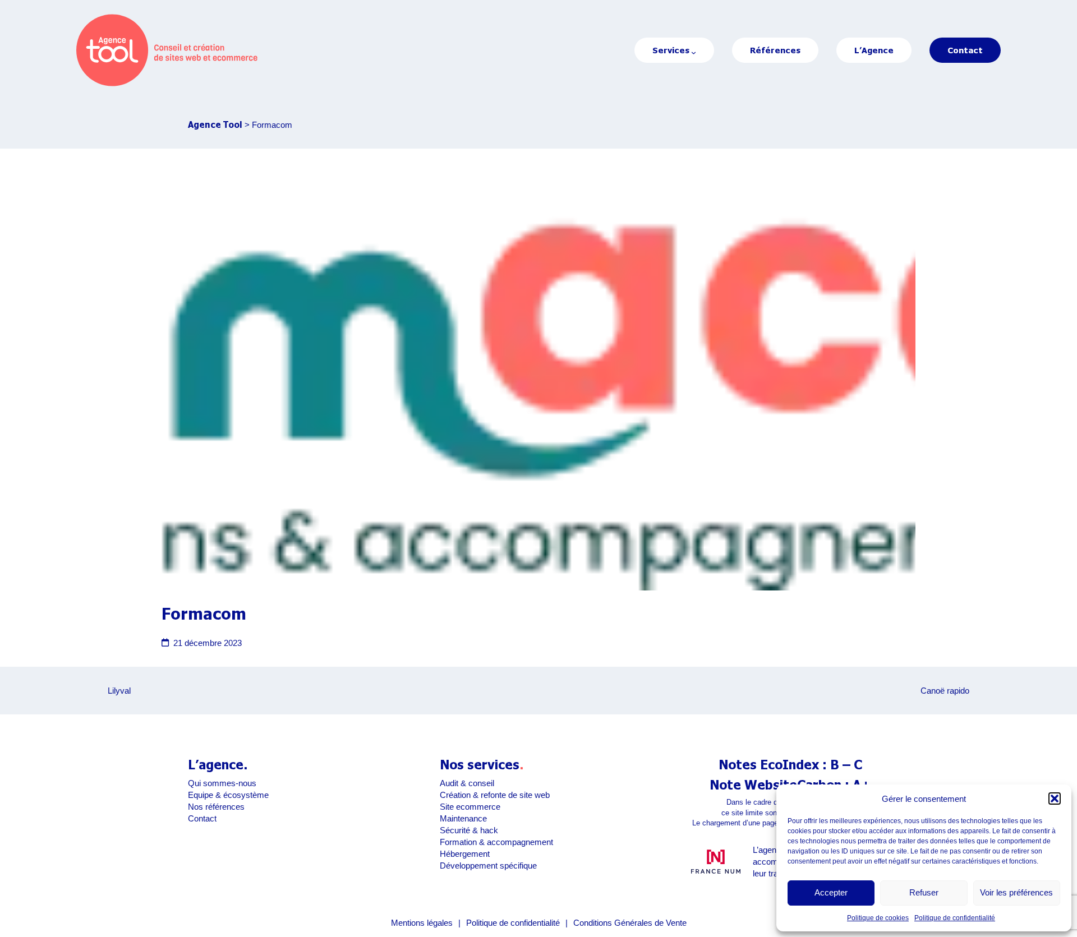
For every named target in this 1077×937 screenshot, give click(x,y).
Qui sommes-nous (222, 783)
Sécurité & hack (469, 830)
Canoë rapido (944, 690)
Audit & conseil (467, 783)
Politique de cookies (878, 918)
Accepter (831, 892)
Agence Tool (215, 124)
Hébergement (465, 853)
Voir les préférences (1016, 892)
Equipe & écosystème (228, 795)
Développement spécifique (488, 865)
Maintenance (463, 818)
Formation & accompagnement (496, 842)
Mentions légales (422, 922)
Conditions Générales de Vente (630, 922)
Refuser (923, 892)
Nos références (216, 806)
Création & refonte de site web (495, 795)
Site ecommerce (470, 806)
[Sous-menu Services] (693, 52)
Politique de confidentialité (954, 918)
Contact (202, 818)
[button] (1054, 798)
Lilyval (119, 690)
